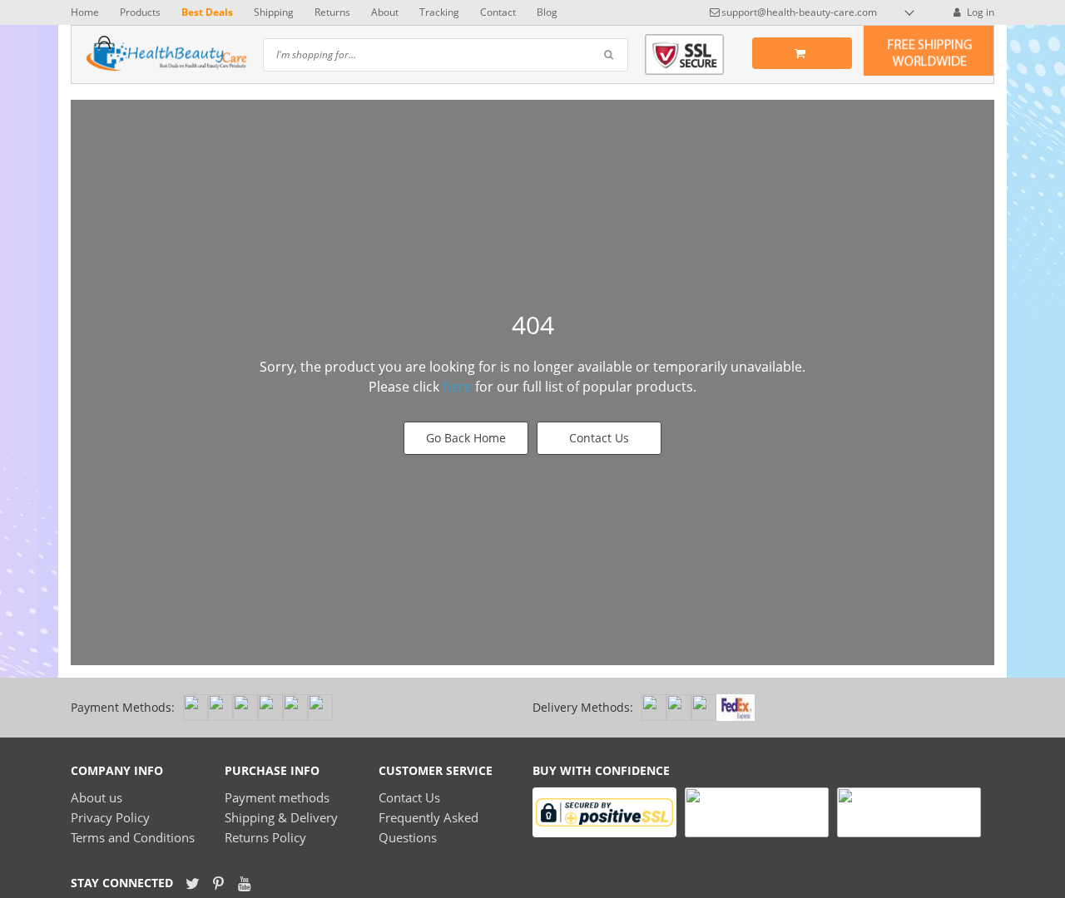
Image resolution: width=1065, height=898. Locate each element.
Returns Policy (265, 837)
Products (140, 12)
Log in (979, 12)
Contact (498, 12)
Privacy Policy (110, 817)
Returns (332, 12)
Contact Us (599, 438)
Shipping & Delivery (281, 817)
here (457, 386)
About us (96, 797)
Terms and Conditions (133, 837)
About (385, 12)
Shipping (274, 12)
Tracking (439, 12)
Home (85, 12)
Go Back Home (466, 438)
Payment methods (277, 797)
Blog (547, 12)
